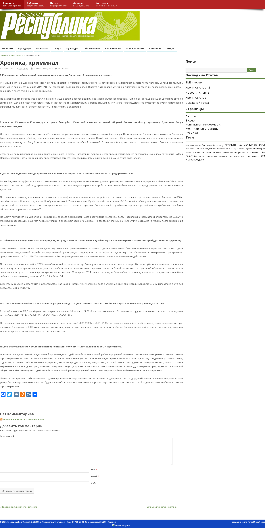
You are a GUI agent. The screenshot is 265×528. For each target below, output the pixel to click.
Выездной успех (197, 103)
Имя (94, 469)
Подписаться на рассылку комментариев (23, 419)
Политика (42, 48)
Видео (58, 4)
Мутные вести (135, 48)
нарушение (240, 152)
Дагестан (229, 145)
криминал (210, 152)
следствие (239, 156)
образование (252, 152)
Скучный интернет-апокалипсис (161, 507)
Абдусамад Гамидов (193, 145)
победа (262, 152)
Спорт (57, 48)
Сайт (93, 483)
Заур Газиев (7, 68)
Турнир (220, 149)
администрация (245, 149)
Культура (72, 48)
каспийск (200, 152)
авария (235, 149)
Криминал (155, 48)
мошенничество (222, 152)
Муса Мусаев (190, 149)
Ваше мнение (113, 48)
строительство (253, 156)
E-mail (95, 476)
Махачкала (257, 145)
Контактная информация (204, 124)
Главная (12, 4)
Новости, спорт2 (197, 92)
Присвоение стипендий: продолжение (19, 507)
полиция (202, 156)
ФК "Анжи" (227, 149)
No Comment (64, 68)
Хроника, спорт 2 (198, 87)
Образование (91, 48)
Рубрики (35, 4)
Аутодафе (24, 48)
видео (188, 152)
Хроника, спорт (197, 98)
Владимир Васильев (211, 145)
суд (263, 156)
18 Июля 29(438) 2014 (43, 68)
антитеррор (259, 148)
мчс (231, 152)
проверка (212, 156)
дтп (194, 152)
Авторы (81, 4)
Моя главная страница (202, 129)
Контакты (106, 4)
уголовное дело (195, 159)
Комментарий (7, 436)
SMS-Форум (194, 82)
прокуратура (225, 156)
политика (191, 155)
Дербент (240, 145)
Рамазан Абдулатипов (206, 148)
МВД (246, 145)
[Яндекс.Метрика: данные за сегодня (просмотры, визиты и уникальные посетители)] (121, 525)
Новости (7, 48)
